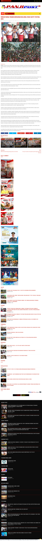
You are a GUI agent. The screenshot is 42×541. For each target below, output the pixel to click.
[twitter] (39, 1)
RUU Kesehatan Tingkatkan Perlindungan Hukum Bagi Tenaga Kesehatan (21, 350)
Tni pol (20, 20)
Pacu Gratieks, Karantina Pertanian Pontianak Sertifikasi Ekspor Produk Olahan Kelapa (24, 505)
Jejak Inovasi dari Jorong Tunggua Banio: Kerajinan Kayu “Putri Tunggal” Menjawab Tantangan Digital (24, 296)
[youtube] (37, 1)
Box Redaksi (10, 477)
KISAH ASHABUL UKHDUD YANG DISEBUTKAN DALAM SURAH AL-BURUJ (19, 379)
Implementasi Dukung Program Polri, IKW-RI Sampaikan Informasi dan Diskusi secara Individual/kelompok (23, 424)
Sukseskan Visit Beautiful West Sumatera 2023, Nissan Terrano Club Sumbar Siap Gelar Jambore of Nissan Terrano (24, 523)
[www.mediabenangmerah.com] (18, 392)
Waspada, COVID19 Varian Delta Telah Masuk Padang (17, 355)
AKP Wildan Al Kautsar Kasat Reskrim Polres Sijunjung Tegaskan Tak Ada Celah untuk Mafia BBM (21, 143)
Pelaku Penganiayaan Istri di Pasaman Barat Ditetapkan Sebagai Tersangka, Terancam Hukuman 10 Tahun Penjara (7, 143)
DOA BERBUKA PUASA (11, 496)
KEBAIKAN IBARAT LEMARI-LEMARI (14, 486)
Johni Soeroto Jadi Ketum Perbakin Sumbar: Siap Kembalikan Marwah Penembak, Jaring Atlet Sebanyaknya (22, 301)
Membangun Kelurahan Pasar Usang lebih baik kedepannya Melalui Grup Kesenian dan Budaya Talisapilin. (23, 434)
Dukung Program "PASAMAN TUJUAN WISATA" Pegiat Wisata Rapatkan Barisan (22, 527)
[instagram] (34, 1)
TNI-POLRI (23, 20)
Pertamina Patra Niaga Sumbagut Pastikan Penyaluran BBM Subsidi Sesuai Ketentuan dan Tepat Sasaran (24, 315)
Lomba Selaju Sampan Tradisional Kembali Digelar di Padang (19, 532)
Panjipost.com (3, 64)
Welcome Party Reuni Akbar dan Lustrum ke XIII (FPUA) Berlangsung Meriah (22, 337)
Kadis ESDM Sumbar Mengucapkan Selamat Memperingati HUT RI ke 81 (21, 452)
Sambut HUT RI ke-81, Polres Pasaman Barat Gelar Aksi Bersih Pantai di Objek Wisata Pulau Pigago (23, 447)
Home (3, 13)
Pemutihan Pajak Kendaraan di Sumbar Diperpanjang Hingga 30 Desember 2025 (22, 319)
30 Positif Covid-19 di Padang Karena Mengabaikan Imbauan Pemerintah (21, 369)
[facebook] (41, 1)
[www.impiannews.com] (29, 392)
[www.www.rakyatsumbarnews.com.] (23, 392)
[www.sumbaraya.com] (35, 392)
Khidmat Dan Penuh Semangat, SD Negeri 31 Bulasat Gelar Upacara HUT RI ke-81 (23, 442)
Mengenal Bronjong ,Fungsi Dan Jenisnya (15, 332)
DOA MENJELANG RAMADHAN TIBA (13, 491)
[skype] (36, 1)
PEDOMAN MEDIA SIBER (12, 460)
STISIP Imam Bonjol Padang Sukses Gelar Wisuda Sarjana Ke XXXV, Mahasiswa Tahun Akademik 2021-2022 (23, 328)
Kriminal (3, 139)
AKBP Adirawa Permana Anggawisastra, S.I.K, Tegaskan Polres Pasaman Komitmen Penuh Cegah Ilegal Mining (34, 143)
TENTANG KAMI (10, 468)
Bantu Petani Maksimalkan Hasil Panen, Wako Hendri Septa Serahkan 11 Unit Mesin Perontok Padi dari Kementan (24, 515)
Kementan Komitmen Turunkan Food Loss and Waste (18, 509)
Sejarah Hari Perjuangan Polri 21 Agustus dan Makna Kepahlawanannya (21, 290)
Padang (17, 20)
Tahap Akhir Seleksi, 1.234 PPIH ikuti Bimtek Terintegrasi (18, 345)
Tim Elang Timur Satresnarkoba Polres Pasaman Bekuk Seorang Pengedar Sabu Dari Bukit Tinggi (23, 411)
